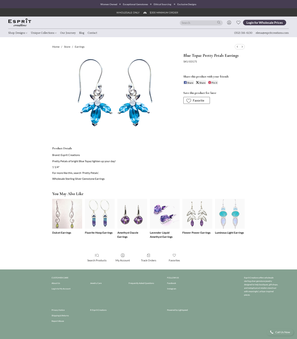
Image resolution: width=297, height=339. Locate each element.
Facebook (171, 283)
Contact (92, 32)
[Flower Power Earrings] (197, 214)
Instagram (171, 288)
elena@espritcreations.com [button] (272, 32)
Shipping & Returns (60, 315)
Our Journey (68, 32)
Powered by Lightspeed (177, 310)
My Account (123, 260)
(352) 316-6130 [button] (243, 32)
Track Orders (148, 260)
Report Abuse (58, 321)
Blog (81, 32)
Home (55, 46)
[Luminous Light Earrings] (230, 214)
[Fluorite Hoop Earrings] (100, 214)
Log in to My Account (61, 288)
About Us (56, 283)
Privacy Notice (58, 310)
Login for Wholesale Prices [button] (264, 22)
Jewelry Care (96, 283)
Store (67, 46)
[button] (280, 332)
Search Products (97, 260)
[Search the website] (218, 22)
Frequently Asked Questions (141, 283)
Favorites (174, 260)
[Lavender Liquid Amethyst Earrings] (165, 214)
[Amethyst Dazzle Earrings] (132, 214)
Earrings (80, 46)
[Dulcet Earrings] (67, 214)
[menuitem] (237, 46)
